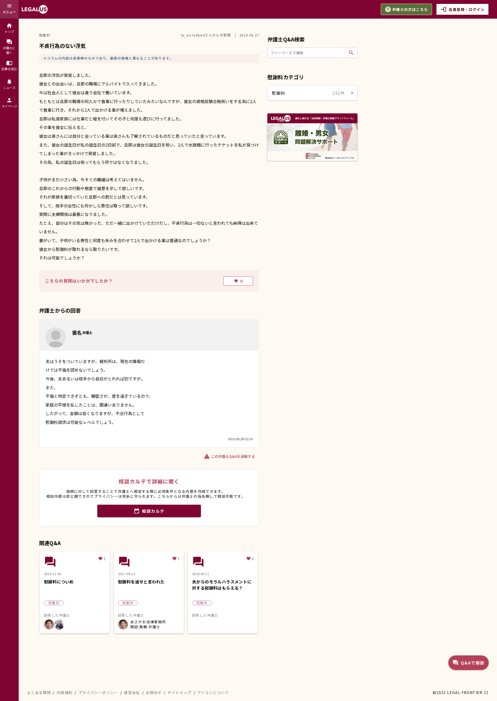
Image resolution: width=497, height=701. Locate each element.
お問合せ (154, 692)
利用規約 (65, 692)
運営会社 (132, 692)
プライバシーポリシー (98, 692)
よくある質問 (39, 692)
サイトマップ (179, 692)
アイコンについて (213, 692)
